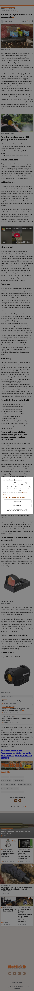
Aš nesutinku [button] (17, 506)
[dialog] (17, 495)
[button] (17, 497)
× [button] (30, 479)
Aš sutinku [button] (17, 501)
